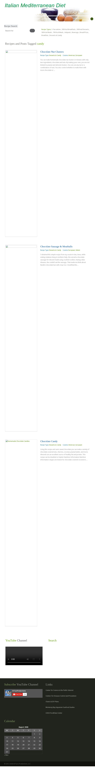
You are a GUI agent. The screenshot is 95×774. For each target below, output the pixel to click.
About (13, 19)
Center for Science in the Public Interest (59, 690)
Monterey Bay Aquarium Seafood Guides (60, 707)
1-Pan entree (56, 29)
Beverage (75, 32)
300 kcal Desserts (83, 29)
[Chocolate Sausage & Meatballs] (21, 338)
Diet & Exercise (22, 19)
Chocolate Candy (49, 441)
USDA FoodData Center (54, 713)
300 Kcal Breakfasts (68, 29)
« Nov (6, 755)
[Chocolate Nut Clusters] (21, 143)
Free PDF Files (46, 19)
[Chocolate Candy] (21, 532)
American (71, 55)
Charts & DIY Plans (52, 702)
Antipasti (67, 32)
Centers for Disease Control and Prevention (61, 696)
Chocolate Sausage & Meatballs (56, 246)
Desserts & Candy (55, 35)
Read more (46, 75)
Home (7, 19)
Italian (78, 250)
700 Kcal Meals (58, 32)
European (79, 55)
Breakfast (44, 35)
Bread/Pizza (84, 32)
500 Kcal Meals (46, 32)
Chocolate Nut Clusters (52, 51)
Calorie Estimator (34, 19)
